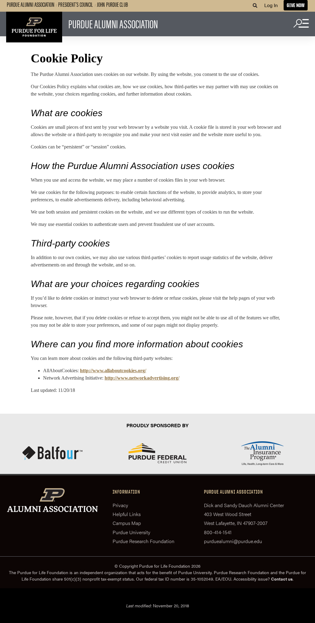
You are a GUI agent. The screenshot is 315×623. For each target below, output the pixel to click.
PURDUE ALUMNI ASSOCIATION (113, 23)
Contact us (282, 579)
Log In (271, 5)
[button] (255, 5)
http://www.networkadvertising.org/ (142, 378)
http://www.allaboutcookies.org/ (113, 370)
